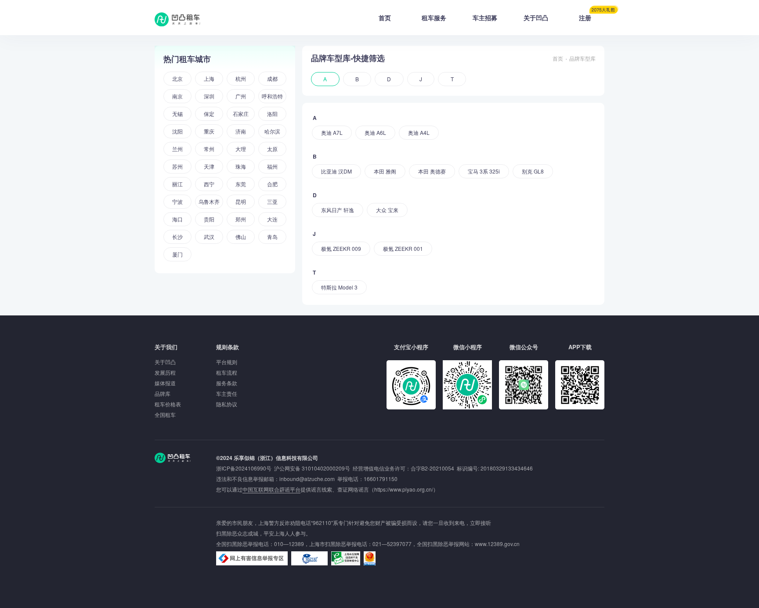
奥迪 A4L (419, 132)
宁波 (177, 201)
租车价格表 (168, 404)
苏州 (177, 166)
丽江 (177, 184)
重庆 (209, 131)
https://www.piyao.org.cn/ (403, 489)
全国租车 (165, 414)
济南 (240, 131)
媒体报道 (165, 383)
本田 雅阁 (385, 171)
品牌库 (162, 393)
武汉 (209, 236)
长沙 (177, 236)
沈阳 (177, 131)
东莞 (240, 184)
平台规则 (226, 362)
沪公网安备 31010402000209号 (312, 468)
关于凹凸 (536, 17)
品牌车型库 (582, 58)
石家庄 (241, 113)
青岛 (272, 236)
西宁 (209, 184)
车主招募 (485, 17)
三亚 (272, 201)
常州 (209, 148)
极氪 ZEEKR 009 (341, 248)
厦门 (177, 254)
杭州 (240, 78)
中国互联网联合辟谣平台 (271, 489)
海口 (177, 219)
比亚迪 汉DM (336, 171)
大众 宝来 (387, 210)
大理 (240, 148)
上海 (209, 78)
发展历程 (165, 372)
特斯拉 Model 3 (339, 287)
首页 (385, 17)
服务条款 (226, 383)
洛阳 (272, 113)
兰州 (177, 148)
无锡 (177, 113)
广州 (240, 96)
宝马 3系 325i (484, 171)
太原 (272, 148)
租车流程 (226, 372)
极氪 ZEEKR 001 (403, 248)
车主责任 (226, 393)
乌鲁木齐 (209, 201)
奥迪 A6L (375, 132)
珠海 (240, 166)
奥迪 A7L (332, 132)
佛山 (240, 236)
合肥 (272, 184)
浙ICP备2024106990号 (245, 468)
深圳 (209, 96)
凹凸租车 (178, 19)
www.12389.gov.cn (497, 543)
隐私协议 (226, 404)
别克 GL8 (533, 171)
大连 (272, 219)
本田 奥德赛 (432, 171)
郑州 (240, 219)
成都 (272, 78)
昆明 (240, 201)
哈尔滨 (272, 131)
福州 (272, 166)
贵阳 (209, 219)
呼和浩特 (272, 96)
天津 (209, 166)
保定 (209, 113)
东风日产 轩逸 (337, 210)
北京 (177, 78)
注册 (585, 17)
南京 (177, 96)
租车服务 (434, 17)
